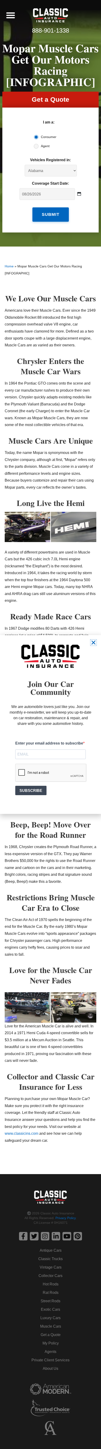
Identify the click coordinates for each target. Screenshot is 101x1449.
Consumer (48, 137)
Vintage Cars (51, 1267)
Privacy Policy (65, 1218)
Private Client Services (50, 1360)
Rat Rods (50, 1293)
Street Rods (50, 1301)
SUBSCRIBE (30, 791)
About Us (50, 1368)
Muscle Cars (50, 1326)
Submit (50, 214)
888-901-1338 (50, 30)
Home (9, 266)
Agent (45, 146)
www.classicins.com (21, 1133)
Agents (50, 1352)
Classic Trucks (50, 1259)
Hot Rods (50, 1284)
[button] (11, 15)
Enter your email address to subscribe (49, 743)
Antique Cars (51, 1250)
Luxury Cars (50, 1318)
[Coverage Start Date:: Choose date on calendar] (79, 193)
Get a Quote (51, 1335)
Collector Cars (50, 1276)
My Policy (51, 1343)
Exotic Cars (50, 1309)
